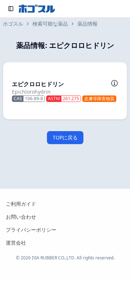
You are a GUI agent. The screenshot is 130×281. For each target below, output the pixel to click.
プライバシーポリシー (31, 229)
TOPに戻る (65, 137)
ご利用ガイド (21, 203)
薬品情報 (87, 23)
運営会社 (16, 242)
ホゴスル (13, 23)
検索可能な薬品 (50, 23)
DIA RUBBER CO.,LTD (53, 258)
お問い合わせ (21, 216)
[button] (65, 91)
